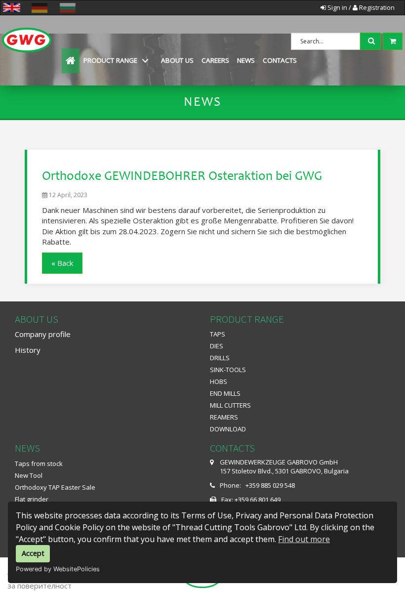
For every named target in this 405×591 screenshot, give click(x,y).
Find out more (304, 539)
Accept (33, 553)
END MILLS (225, 393)
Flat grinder (31, 499)
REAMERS (224, 417)
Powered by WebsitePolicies (58, 569)
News (246, 60)
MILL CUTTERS (230, 405)
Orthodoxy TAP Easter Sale (55, 487)
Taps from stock (39, 463)
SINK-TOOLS (228, 369)
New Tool (28, 475)
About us (177, 60)
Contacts (280, 60)
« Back (62, 263)
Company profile (43, 334)
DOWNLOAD (228, 428)
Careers (215, 60)
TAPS (217, 334)
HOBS (218, 381)
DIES (216, 345)
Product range (110, 60)
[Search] (372, 40)
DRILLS (220, 357)
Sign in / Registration (360, 7)
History (27, 350)
